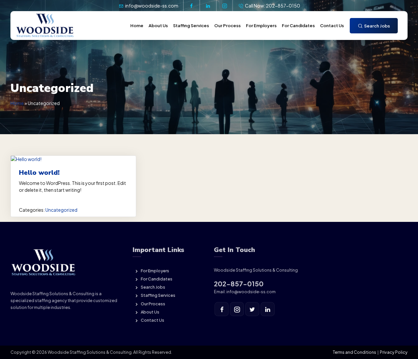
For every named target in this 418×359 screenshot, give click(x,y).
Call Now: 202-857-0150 (272, 6)
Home (136, 25)
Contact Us (332, 25)
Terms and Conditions (354, 352)
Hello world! (39, 172)
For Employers (261, 25)
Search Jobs (376, 25)
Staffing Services (191, 25)
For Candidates (298, 25)
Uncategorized (61, 210)
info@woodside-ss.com (151, 6)
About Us (158, 25)
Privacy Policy (394, 352)
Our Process (227, 25)
